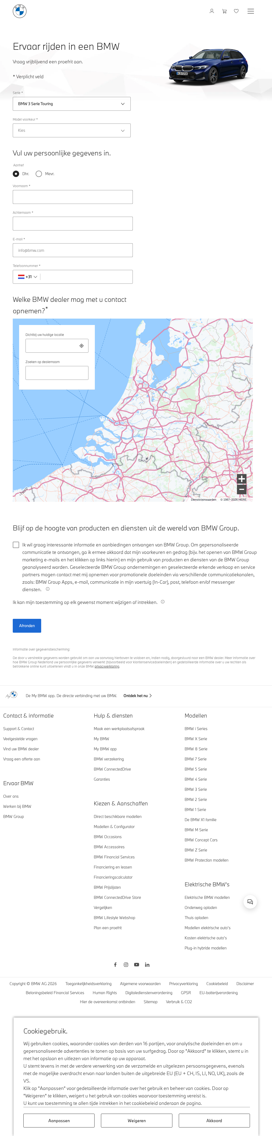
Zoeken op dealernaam (43, 362)
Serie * (18, 92)
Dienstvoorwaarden (203, 499)
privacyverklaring (107, 666)
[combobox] (57, 346)
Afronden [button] (27, 625)
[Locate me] (81, 346)
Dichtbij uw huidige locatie (45, 334)
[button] (241, 479)
